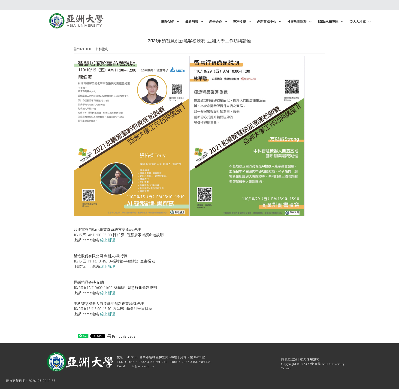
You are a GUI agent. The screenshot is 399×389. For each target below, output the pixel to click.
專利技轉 (239, 22)
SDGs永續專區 (328, 22)
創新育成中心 (266, 22)
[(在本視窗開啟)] (76, 19)
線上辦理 (107, 240)
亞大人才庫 (358, 22)
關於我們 (167, 22)
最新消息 (191, 22)
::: (198, 5)
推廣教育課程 (297, 22)
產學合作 (215, 22)
